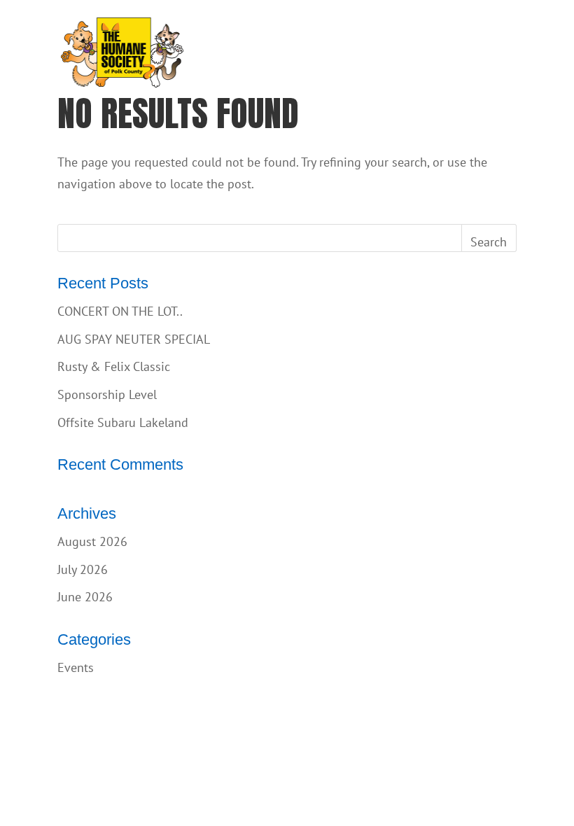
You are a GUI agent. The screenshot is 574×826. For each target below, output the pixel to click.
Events (75, 667)
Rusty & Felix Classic (113, 366)
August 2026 (92, 541)
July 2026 (82, 569)
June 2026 (85, 597)
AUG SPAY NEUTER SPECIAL (133, 339)
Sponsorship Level (107, 394)
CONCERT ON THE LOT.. (120, 311)
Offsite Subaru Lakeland (122, 422)
